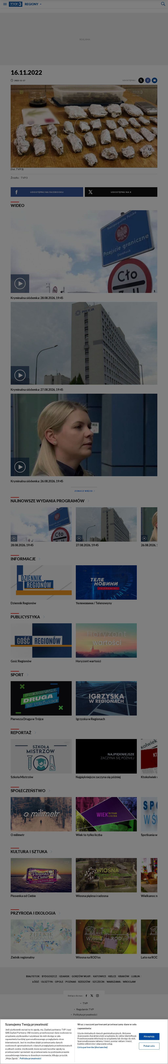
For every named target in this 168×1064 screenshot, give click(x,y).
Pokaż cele (149, 1046)
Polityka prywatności (30, 1058)
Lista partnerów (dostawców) (92, 1047)
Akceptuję (149, 1036)
